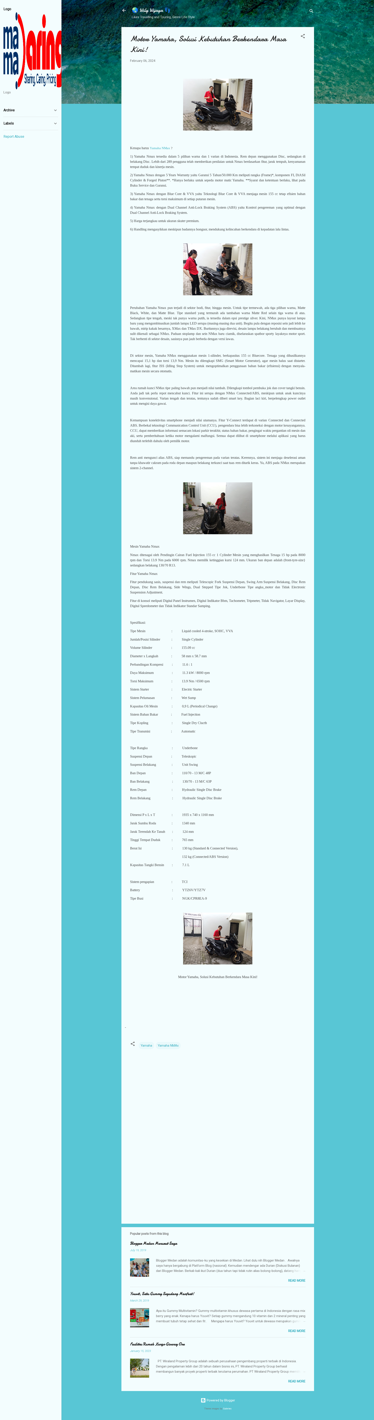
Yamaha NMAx (168, 1045)
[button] (302, 37)
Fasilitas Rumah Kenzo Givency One (157, 1344)
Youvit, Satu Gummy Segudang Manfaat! (162, 1294)
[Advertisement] (217, 1183)
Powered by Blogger (220, 1400)
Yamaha (146, 1045)
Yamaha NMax (160, 148)
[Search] (311, 11)
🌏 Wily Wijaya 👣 (151, 10)
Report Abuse (13, 136)
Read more (296, 1280)
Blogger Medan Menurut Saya (153, 1243)
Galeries (227, 1408)
